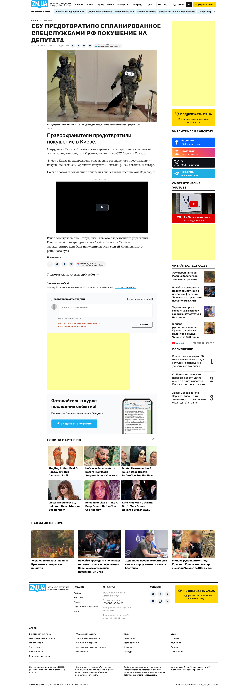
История (175, 638)
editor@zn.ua (119, 618)
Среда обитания (131, 643)
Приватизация (36, 651)
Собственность (178, 651)
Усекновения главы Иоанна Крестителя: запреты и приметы (185, 276)
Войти (181, 5)
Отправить (142, 325)
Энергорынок (35, 647)
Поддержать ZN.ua (204, 5)
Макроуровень (36, 643)
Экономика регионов (39, 656)
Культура (128, 651)
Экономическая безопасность (91, 647)
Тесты (150, 4)
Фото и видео (106, 4)
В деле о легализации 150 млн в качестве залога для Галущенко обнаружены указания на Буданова (188, 361)
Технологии (129, 638)
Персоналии (82, 651)
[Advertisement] (88, 361)
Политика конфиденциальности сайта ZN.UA (196, 685)
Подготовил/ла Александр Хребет (71, 274)
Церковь (128, 647)
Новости (79, 4)
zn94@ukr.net (109, 610)
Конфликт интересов (86, 643)
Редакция (78, 597)
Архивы (77, 593)
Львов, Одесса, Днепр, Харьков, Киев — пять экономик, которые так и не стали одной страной (189, 397)
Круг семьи (176, 643)
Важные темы (40, 12)
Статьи (91, 4)
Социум (174, 634)
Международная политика (42, 638)
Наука (127, 634)
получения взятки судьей (101, 246)
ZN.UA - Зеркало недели (193, 217)
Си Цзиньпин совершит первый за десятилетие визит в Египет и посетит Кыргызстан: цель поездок (189, 379)
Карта (76, 611)
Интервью (123, 4)
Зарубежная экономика (88, 638)
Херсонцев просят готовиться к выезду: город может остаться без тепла (186, 312)
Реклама (78, 602)
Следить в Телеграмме (76, 423)
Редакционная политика (86, 606)
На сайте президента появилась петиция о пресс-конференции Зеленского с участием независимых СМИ (187, 294)
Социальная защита (86, 634)
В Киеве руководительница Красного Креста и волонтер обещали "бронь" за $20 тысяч (185, 330)
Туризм (174, 647)
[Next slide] (213, 11)
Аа (189, 5)
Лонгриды (137, 4)
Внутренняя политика (40, 634)
